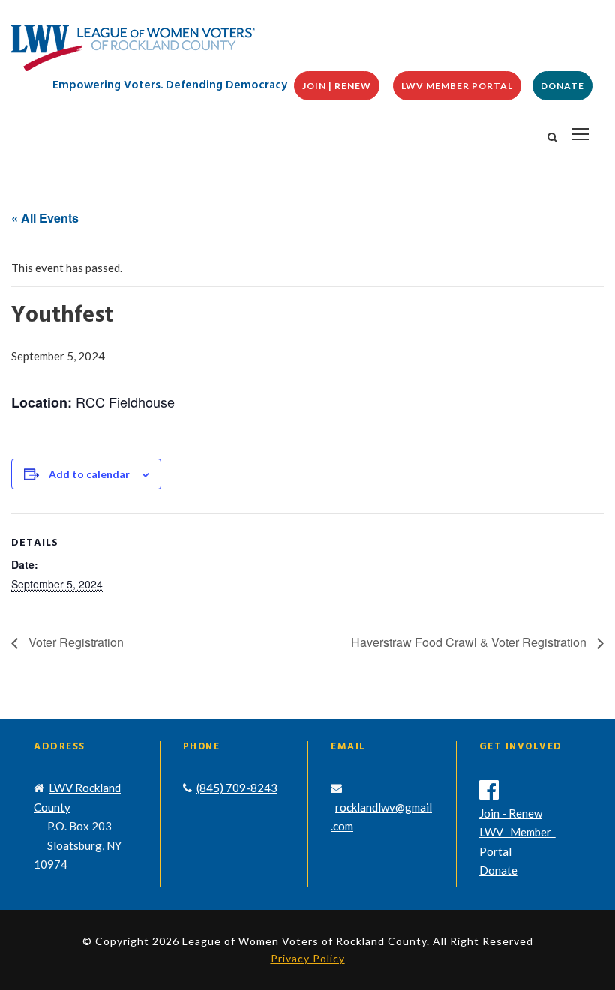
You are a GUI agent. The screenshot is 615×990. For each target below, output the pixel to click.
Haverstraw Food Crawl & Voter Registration (470, 642)
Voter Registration (75, 642)
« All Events (45, 217)
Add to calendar (89, 474)
